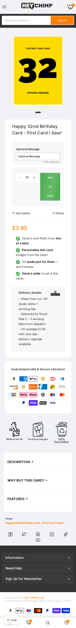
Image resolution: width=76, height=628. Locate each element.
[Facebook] (10, 535)
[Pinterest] (38, 535)
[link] (48, 623)
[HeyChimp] (37, 7)
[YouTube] (38, 541)
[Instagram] (52, 535)
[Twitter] (24, 535)
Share (59, 213)
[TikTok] (66, 535)
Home (9, 518)
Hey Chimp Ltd (33, 597)
